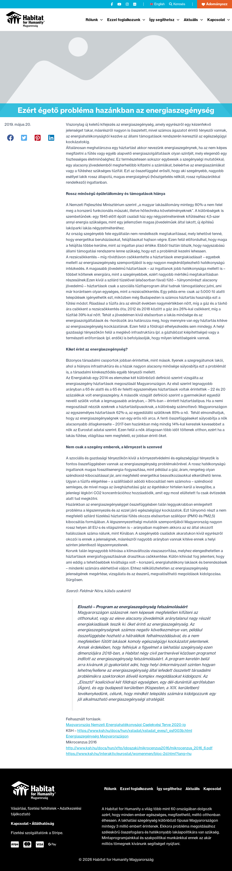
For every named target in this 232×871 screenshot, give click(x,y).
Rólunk (110, 788)
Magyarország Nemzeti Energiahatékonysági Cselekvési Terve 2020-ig (126, 724)
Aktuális (193, 788)
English (159, 4)
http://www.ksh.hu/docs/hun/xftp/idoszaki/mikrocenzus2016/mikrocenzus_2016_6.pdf (139, 748)
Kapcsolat (20, 823)
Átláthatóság (43, 823)
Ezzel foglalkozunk (136, 788)
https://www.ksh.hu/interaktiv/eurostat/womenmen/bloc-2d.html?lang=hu (128, 753)
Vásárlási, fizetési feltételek (34, 808)
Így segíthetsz (169, 788)
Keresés (179, 4)
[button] (214, 4)
